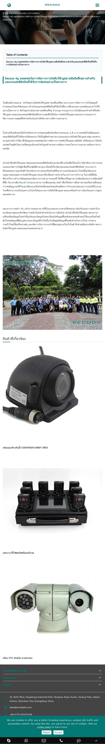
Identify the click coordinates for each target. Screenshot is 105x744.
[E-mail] (43, 740)
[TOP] (96, 740)
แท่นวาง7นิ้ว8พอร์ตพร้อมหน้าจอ (18, 553)
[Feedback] (79, 740)
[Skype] (9, 740)
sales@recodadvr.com (21, 707)
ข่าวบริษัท (33, 13)
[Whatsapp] (26, 740)
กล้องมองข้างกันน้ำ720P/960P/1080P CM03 (25, 447)
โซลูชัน (7, 684)
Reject (46, 732)
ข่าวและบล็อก (21, 13)
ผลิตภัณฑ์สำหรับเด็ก (15, 670)
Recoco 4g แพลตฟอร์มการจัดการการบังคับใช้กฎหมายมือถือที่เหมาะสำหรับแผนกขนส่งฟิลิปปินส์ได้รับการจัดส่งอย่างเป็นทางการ (51, 18)
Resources (10, 677)
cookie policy (44, 727)
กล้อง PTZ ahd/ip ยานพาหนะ (18, 658)
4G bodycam (30, 182)
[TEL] (61, 740)
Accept (58, 732)
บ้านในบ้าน (7, 13)
